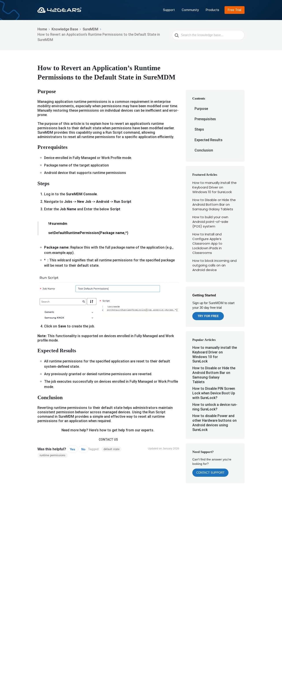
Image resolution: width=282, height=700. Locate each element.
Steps (200, 129)
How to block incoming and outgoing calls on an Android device (214, 265)
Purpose (201, 109)
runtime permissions (52, 455)
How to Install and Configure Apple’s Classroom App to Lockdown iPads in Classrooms (207, 243)
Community (190, 10)
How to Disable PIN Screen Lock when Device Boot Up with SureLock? (213, 393)
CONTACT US (108, 439)
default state (111, 449)
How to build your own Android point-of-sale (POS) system (210, 222)
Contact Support (210, 472)
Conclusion (204, 150)
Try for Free (208, 316)
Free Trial (234, 10)
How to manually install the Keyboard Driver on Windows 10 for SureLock (214, 187)
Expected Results (209, 140)
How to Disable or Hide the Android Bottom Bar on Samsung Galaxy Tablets (214, 204)
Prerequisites (205, 119)
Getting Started (204, 295)
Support (169, 10)
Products (212, 10)
